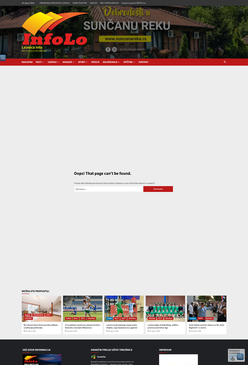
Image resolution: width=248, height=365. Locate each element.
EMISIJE (95, 62)
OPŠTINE (128, 62)
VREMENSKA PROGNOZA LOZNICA (55, 3)
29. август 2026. (113, 331)
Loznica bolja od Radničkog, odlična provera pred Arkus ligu (163, 326)
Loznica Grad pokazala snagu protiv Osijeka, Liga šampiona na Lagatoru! (122, 326)
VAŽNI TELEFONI (80, 3)
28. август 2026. (196, 331)
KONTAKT (143, 62)
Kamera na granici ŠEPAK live (133, 3)
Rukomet (152, 318)
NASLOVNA (27, 62)
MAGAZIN (67, 62)
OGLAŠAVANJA (110, 62)
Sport (76, 318)
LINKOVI (93, 3)
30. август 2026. (31, 331)
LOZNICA (52, 62)
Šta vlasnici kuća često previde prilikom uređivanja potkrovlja (41, 326)
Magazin (27, 315)
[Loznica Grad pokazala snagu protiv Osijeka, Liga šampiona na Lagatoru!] (124, 309)
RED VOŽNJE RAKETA (109, 3)
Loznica (192, 318)
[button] (224, 62)
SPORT (81, 62)
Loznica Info (32, 47)
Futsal (109, 318)
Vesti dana (28, 318)
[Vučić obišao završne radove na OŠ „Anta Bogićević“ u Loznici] (206, 309)
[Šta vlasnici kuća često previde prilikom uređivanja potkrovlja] (41, 309)
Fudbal (68, 318)
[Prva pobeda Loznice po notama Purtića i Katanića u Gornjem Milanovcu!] (82, 309)
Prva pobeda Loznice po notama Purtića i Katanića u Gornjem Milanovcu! (82, 326)
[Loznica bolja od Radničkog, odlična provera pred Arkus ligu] (165, 309)
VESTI (39, 62)
